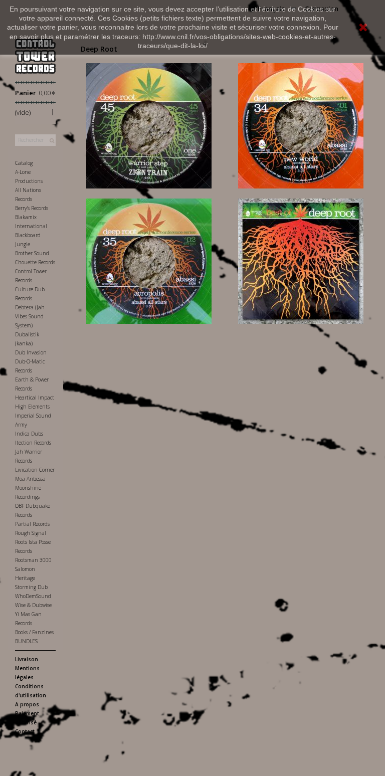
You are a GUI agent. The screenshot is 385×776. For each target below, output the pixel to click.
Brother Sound (32, 253)
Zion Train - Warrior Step (149, 113)
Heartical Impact (34, 397)
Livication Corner (35, 469)
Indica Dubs (29, 433)
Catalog (24, 162)
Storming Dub (31, 587)
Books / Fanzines (34, 632)
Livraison (26, 659)
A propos (27, 704)
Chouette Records (35, 262)
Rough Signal (30, 532)
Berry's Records (31, 208)
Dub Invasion (31, 352)
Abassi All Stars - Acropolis (149, 249)
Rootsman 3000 (33, 559)
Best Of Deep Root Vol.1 (300, 249)
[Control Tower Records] (35, 56)
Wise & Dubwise (33, 605)
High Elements (32, 406)
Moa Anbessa (30, 478)
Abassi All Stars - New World (301, 113)
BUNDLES (26, 641)
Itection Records (33, 442)
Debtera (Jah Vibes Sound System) (30, 316)
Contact (25, 731)
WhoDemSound (33, 596)
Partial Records (32, 523)
